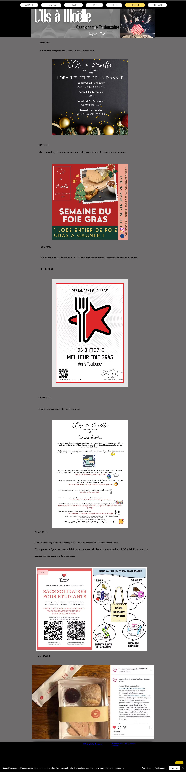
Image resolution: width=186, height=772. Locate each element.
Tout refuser (160, 768)
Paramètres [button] (146, 768)
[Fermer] (182, 768)
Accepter (174, 768)
